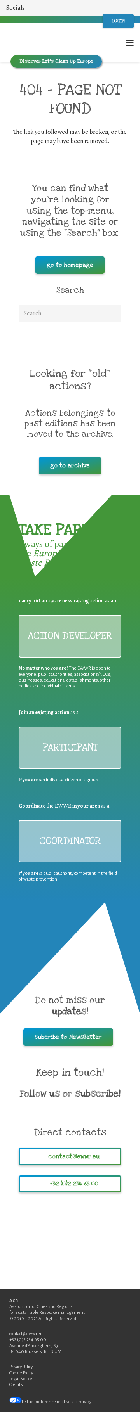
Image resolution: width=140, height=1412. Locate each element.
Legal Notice (20, 1378)
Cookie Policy (21, 1373)
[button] (19, 8)
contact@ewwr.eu (26, 1333)
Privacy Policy (21, 1366)
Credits (16, 1384)
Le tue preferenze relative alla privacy (56, 1401)
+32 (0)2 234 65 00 (27, 1339)
